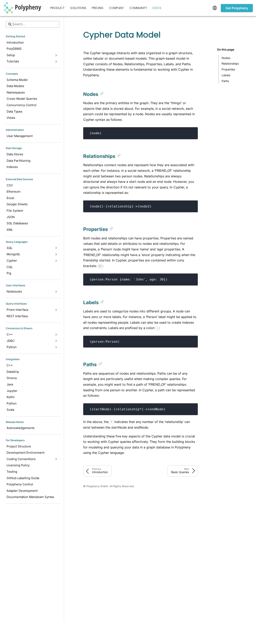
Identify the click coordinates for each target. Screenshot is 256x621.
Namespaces (16, 92)
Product (57, 8)
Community (138, 8)
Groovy (12, 378)
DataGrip (13, 372)
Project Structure (19, 446)
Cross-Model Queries (22, 99)
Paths (225, 80)
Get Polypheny (237, 8)
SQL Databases (17, 223)
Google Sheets (17, 204)
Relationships (230, 63)
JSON (11, 217)
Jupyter (12, 391)
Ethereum (13, 191)
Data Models (15, 86)
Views (11, 118)
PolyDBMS (14, 49)
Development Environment (25, 452)
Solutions (78, 8)
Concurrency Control (21, 105)
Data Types (14, 111)
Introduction (15, 42)
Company (116, 8)
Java (10, 384)
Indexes (12, 167)
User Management (20, 136)
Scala (10, 410)
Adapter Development (22, 491)
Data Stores (15, 154)
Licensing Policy (18, 465)
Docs (157, 8)
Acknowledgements (21, 428)
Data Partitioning (18, 161)
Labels (226, 75)
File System (15, 210)
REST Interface (17, 316)
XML (10, 230)
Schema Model (17, 79)
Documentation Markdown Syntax (30, 497)
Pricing (97, 8)
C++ (10, 365)
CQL (10, 267)
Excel (10, 198)
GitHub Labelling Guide (23, 478)
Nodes (226, 57)
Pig (9, 273)
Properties (228, 69)
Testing (12, 472)
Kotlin (11, 397)
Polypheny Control (20, 484)
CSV (10, 185)
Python (12, 403)
